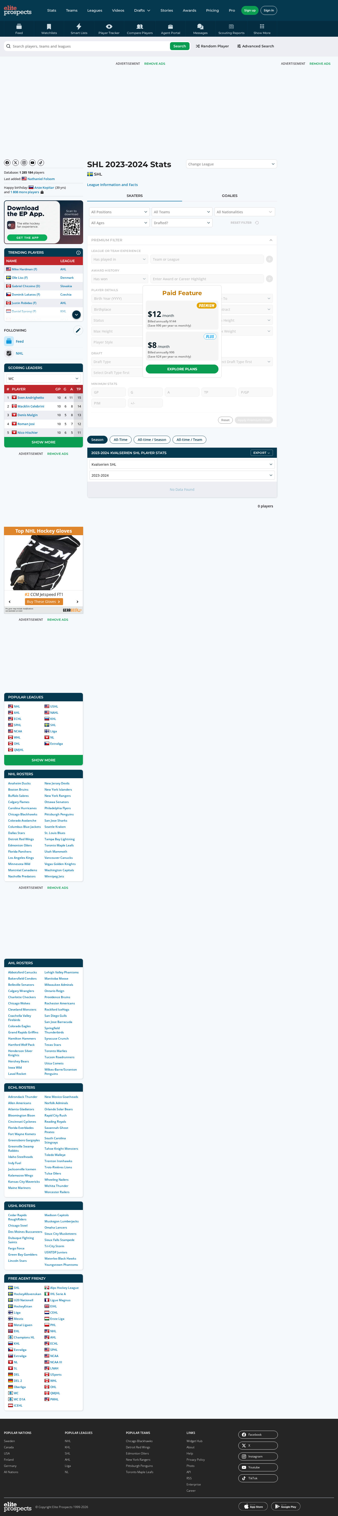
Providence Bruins (57, 997)
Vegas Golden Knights (60, 864)
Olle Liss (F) (20, 278)
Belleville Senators (21, 985)
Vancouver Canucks (59, 858)
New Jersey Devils (57, 783)
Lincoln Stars (17, 1261)
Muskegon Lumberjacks (62, 1221)
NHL (17, 706)
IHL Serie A (58, 1294)
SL (15, 1368)
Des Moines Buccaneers (25, 1232)
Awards (189, 10)
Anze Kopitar (44, 187)
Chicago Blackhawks (22, 814)
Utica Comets (54, 1063)
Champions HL (24, 1337)
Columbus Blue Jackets (24, 827)
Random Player (215, 46)
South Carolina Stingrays (55, 1140)
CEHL (54, 1312)
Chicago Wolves (19, 1003)
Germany (10, 1466)
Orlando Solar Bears (59, 1109)
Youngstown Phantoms (61, 1265)
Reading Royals (55, 1121)
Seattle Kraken (55, 827)
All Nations (11, 1472)
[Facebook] (7, 162)
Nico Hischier (28, 432)
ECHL (18, 719)
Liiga (53, 731)
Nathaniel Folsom (41, 179)
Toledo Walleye (55, 1155)
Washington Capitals (59, 870)
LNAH (54, 1368)
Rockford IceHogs (57, 1009)
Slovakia (66, 286)
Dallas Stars (16, 833)
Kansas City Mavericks (24, 1181)
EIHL (53, 1306)
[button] (262, 29)
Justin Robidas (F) (24, 303)
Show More (43, 442)
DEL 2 (18, 1381)
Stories (167, 10)
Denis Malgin (28, 415)
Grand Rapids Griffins (23, 1032)
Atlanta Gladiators (21, 1109)
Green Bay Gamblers (22, 1254)
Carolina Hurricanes (22, 808)
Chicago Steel (17, 1225)
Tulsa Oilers (53, 1173)
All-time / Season (152, 439)
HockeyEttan (23, 1306)
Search (179, 46)
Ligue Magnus (60, 1300)
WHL (17, 737)
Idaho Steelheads (20, 1157)
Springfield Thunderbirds (54, 1030)
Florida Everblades (21, 1128)
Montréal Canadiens (22, 870)
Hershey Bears (18, 1061)
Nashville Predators (22, 876)
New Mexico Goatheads (61, 1097)
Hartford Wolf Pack (21, 1045)
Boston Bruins (18, 789)
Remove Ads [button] (320, 63)
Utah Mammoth (56, 851)
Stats (51, 10)
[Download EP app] (43, 222)
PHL (53, 1325)
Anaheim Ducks (19, 783)
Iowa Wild (15, 1067)
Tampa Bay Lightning (60, 839)
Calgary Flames (18, 802)
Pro (232, 10)
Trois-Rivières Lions (58, 1167)
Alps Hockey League (64, 1288)
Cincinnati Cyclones (22, 1121)
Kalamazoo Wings (20, 1175)
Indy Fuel (14, 1163)
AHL (63, 269)
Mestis (18, 1319)
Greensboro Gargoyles (24, 1140)
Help (190, 1453)
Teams (71, 10)
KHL (53, 719)
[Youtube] (32, 162)
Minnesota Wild (19, 864)
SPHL (17, 725)
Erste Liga (57, 1319)
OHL (17, 744)
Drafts (139, 10)
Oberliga (20, 1387)
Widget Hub (194, 1441)
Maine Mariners (19, 1188)
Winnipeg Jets (54, 876)
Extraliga (56, 744)
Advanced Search (258, 46)
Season (97, 439)
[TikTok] (41, 162)
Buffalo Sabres (18, 796)
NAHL (54, 713)
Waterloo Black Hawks (60, 1258)
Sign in (269, 10)
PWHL (54, 1399)
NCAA (18, 731)
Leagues (94, 10)
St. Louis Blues (55, 833)
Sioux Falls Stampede (59, 1240)
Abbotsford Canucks (22, 972)
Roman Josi (26, 424)
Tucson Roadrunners (59, 1057)
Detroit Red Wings (21, 839)
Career (191, 1490)
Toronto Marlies (56, 1051)
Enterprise (194, 1484)
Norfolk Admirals (56, 1103)
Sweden (9, 1441)
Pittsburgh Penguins (59, 814)
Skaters (135, 195)
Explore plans (182, 369)
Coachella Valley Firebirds (19, 1018)
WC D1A (19, 1399)
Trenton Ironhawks (58, 1161)
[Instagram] (24, 162)
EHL (17, 1331)
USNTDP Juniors (56, 1252)
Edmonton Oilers (20, 845)
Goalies (230, 195)
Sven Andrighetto (31, 397)
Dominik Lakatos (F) (26, 294)
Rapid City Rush (56, 1115)
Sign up (250, 10)
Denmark (67, 278)
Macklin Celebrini (31, 406)
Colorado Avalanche (22, 820)
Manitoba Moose (56, 978)
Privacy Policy (196, 1459)
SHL (53, 725)
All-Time (120, 439)
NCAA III (56, 1362)
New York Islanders (58, 789)
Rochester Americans (60, 1003)
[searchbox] (97, 46)
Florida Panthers (19, 851)
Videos (118, 10)
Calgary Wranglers (21, 991)
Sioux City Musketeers (60, 1234)
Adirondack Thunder (22, 1097)
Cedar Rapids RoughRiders (17, 1217)
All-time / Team (189, 439)
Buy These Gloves (40, 601)
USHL (54, 706)
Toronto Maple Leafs (59, 845)
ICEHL (18, 1405)
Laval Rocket (17, 1074)
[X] (15, 162)
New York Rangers (58, 796)
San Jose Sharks (56, 820)
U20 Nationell (23, 1300)
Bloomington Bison (21, 1115)
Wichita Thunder (56, 1186)
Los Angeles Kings (21, 858)
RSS (189, 1478)
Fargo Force (16, 1248)
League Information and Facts (112, 184)
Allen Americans (19, 1103)
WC (16, 1393)
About (190, 1447)
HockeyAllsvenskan (27, 1294)
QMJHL (19, 750)
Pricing (212, 10)
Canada (9, 1447)
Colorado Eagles (19, 1026)
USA (7, 1453)
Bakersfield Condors (22, 978)
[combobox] (97, 46)
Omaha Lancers (56, 1227)
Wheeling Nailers (57, 1179)
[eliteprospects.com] (17, 10)
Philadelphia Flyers (58, 808)
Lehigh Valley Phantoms (62, 972)
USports (56, 1374)
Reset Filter (241, 222)
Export (259, 453)
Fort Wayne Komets (22, 1134)
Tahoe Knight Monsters (61, 1148)
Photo (190, 1466)
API (189, 1472)
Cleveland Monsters (22, 1009)
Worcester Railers (57, 1192)
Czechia (66, 294)
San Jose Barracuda (58, 1022)
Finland (9, 1459)
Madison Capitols (57, 1215)
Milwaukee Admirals (59, 985)
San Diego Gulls (56, 1016)
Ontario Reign (54, 991)
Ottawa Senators (57, 802)
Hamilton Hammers (22, 1038)
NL (52, 737)
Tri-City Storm (54, 1246)
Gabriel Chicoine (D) (26, 286)
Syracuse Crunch (57, 1038)
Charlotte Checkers (22, 997)
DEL (17, 1374)
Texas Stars (53, 1045)
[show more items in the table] (76, 314)
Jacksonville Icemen (22, 1169)
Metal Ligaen (23, 1325)
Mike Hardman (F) (24, 269)
